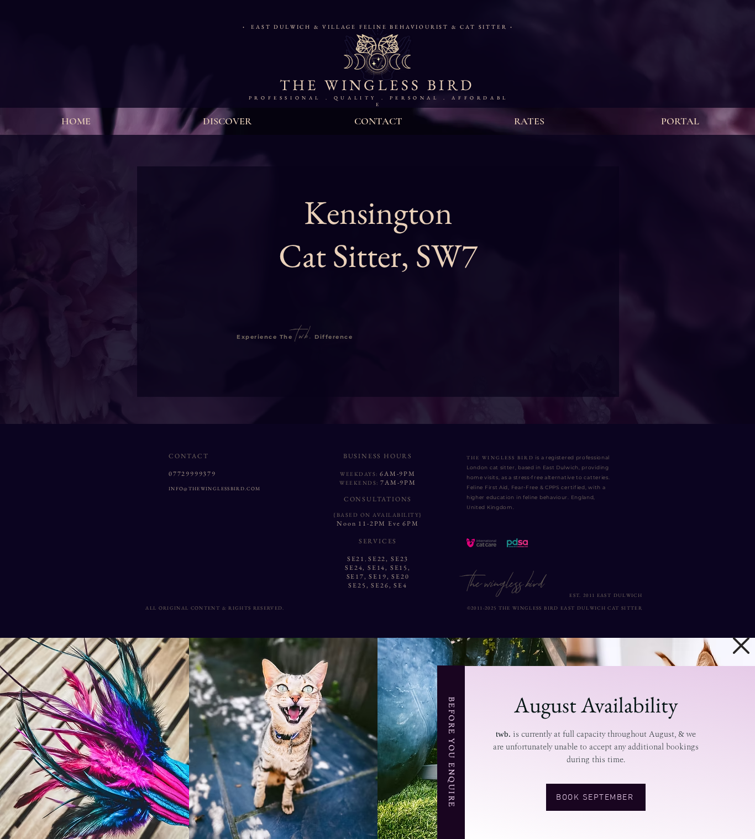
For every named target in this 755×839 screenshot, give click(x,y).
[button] (741, 645)
